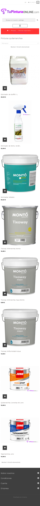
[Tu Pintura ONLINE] (20, 11)
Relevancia (20, 43)
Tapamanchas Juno (7, 454)
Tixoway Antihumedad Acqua (11, 351)
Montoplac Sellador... (8, 197)
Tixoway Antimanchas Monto (11, 248)
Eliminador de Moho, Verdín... (11, 146)
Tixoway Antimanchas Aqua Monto (12, 300)
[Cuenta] (26, 2)
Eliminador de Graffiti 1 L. (9, 94)
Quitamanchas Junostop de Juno (12, 403)
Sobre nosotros (7, 473)
